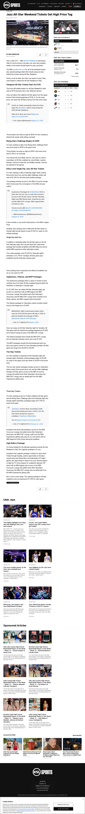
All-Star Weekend (30, 61)
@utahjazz (22, 108)
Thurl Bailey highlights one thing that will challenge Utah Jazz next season (14, 524)
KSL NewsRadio (45, 3)
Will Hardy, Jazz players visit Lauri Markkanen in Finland (13, 605)
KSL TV (38, 3)
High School (57, 6)
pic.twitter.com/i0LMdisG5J (21, 210)
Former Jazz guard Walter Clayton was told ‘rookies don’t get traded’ (39, 524)
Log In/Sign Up (78, 3)
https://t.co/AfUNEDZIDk (33, 208)
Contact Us (42, 783)
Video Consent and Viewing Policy (26, 810)
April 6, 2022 (34, 322)
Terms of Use (22, 809)
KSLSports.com (42, 795)
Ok (83, 799)
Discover (67, 3)
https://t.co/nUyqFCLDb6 (31, 420)
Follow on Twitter (42, 790)
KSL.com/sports (32, 3)
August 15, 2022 (17, 217)
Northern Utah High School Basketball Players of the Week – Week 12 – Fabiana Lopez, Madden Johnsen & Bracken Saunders (14, 718)
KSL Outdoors (53, 3)
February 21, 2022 (36, 424)
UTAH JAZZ (9, 11)
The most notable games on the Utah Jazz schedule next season (14, 569)
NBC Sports (61, 3)
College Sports (42, 6)
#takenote (35, 114)
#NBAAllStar (34, 192)
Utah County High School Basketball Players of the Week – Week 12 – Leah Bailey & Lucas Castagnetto (40, 717)
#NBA (39, 411)
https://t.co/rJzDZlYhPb (20, 116)
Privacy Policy (30, 809)
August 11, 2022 (37, 120)
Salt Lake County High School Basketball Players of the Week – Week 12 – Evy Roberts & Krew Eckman (40, 683)
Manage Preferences (63, 804)
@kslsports (16, 318)
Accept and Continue (63, 808)
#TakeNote (23, 416)
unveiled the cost (19, 69)
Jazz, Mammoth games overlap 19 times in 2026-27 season (40, 605)
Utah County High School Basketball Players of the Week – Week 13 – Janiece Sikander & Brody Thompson (14, 683)
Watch (70, 6)
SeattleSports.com (62, 795)
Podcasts (64, 6)
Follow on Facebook (43, 788)
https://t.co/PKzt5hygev (28, 318)
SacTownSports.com (52, 795)
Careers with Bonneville (42, 785)
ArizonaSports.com (23, 795)
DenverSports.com (33, 795)
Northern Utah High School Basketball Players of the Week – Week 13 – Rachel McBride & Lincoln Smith (40, 649)
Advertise (42, 781)
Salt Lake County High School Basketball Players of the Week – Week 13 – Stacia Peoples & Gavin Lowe (14, 649)
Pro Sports (49, 6)
